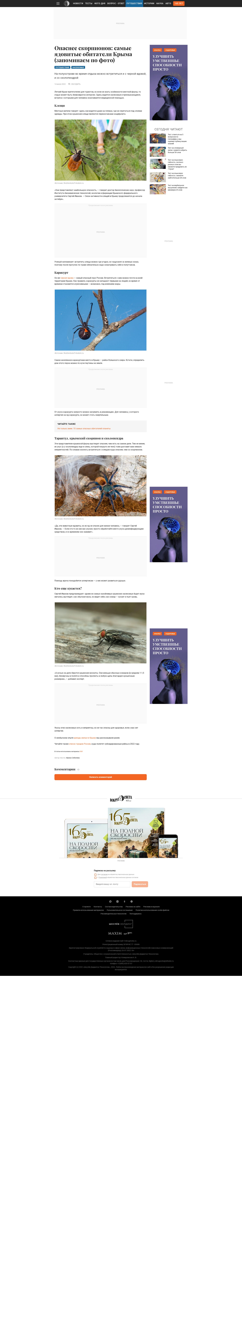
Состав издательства (114, 907)
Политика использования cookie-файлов (152, 910)
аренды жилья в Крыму (85, 738)
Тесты (88, 3)
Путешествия (134, 3)
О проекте (86, 907)
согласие (104, 874)
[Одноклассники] (125, 901)
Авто (168, 3)
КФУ (81, 751)
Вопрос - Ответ (116, 3)
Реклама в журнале (151, 907)
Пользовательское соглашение (120, 910)
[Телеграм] (132, 901)
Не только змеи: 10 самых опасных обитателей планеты (84, 428)
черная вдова (66, 278)
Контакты (98, 907)
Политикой (103, 877)
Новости (78, 3)
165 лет (179, 3)
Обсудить (76, 84)
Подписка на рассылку (105, 870)
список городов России (80, 744)
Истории (149, 3)
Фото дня (99, 3)
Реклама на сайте (133, 907)
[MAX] (110, 901)
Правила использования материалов (88, 910)
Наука (159, 3)
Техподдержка (135, 914)
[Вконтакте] (117, 901)
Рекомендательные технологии (113, 914)
